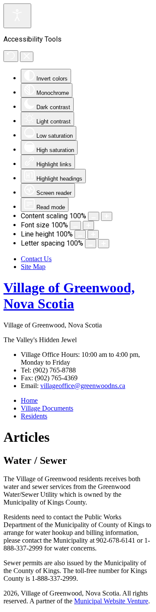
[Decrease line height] (80, 234)
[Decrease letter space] (90, 243)
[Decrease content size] (93, 216)
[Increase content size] (106, 216)
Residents (34, 416)
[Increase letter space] (103, 243)
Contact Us (36, 258)
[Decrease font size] (75, 225)
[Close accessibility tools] (26, 57)
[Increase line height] (93, 234)
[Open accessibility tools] (17, 15)
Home (29, 400)
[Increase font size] (88, 225)
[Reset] (10, 56)
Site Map (33, 266)
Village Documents (47, 408)
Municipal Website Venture (111, 601)
